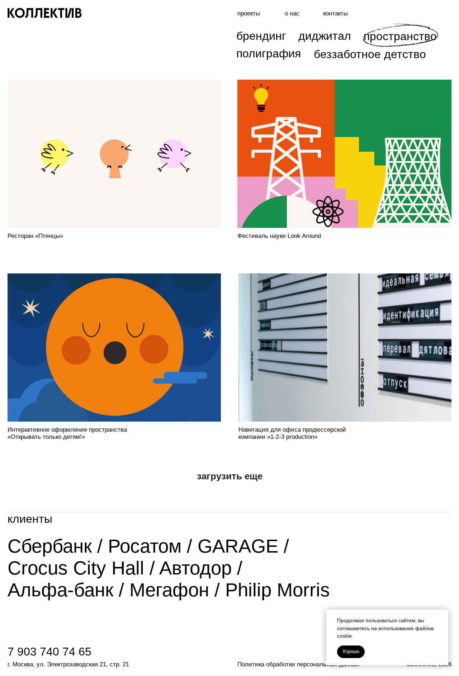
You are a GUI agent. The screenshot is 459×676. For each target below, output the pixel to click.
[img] (344, 347)
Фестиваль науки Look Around (279, 236)
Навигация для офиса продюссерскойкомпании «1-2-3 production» (292, 433)
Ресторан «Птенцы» (35, 236)
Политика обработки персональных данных (298, 664)
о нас (292, 13)
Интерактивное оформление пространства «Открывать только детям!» (67, 433)
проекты (248, 13)
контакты (335, 13)
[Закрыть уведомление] (442, 615)
